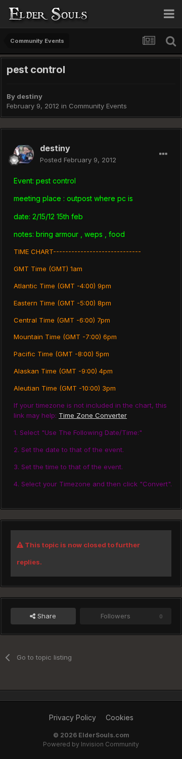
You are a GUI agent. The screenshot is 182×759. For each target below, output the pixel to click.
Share (45, 616)
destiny (29, 96)
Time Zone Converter (93, 415)
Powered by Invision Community (91, 744)
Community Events (98, 106)
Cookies (119, 717)
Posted (78, 160)
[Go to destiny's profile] (24, 154)
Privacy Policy (72, 717)
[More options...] (163, 154)
